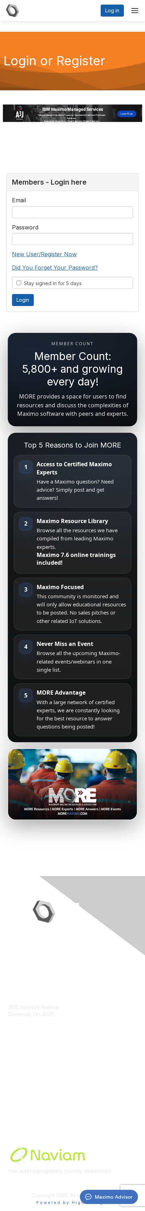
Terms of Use (23, 1102)
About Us (18, 1095)
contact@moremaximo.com (39, 1028)
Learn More (21, 1088)
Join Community (26, 1075)
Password (25, 227)
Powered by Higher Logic (72, 1202)
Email (19, 200)
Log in (112, 10)
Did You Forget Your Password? (55, 267)
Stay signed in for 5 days (51, 283)
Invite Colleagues (28, 1081)
